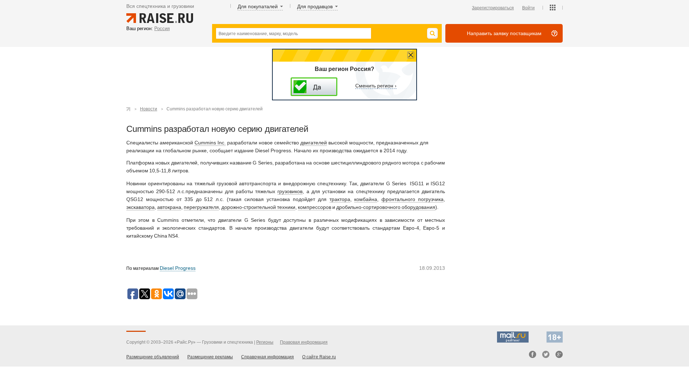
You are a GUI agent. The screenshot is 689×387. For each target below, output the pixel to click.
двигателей (313, 142)
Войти (528, 7)
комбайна (365, 199)
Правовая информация (304, 342)
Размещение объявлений (152, 356)
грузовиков (290, 191)
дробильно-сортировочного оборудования (386, 207)
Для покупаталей (258, 6)
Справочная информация (267, 356)
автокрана (169, 207)
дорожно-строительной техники (258, 207)
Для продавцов (315, 6)
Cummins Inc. (210, 142)
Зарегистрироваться (493, 7)
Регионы (264, 342)
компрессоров (314, 207)
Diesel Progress (178, 268)
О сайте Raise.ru (319, 356)
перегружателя (201, 207)
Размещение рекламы (210, 356)
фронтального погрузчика (412, 199)
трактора (339, 199)
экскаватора (140, 207)
